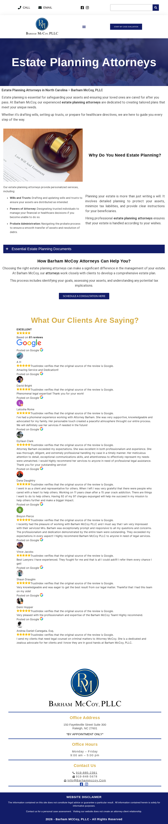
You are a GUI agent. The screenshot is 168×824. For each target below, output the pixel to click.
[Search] (156, 7)
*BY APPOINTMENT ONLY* (84, 734)
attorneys (53, 273)
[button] (84, 26)
